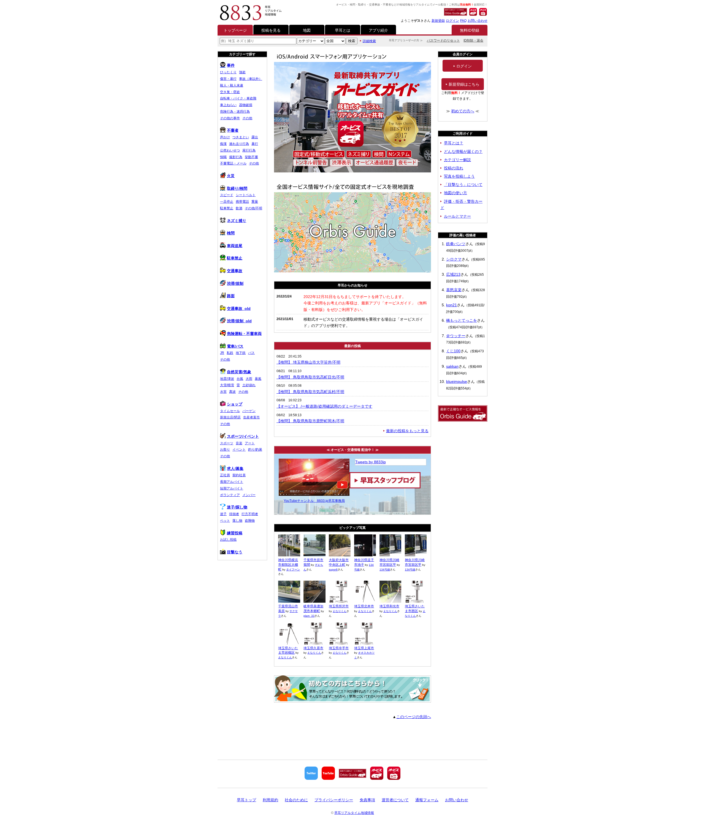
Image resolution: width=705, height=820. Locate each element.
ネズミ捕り (236, 220)
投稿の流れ (453, 168)
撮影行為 (235, 157)
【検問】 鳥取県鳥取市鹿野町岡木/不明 (310, 421)
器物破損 (245, 105)
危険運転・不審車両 (244, 333)
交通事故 (234, 271)
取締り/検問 (237, 188)
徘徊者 (234, 514)
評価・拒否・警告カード (461, 204)
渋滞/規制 (235, 283)
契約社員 (239, 475)
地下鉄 (241, 353)
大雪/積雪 (227, 385)
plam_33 (308, 615)
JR (222, 353)
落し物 (237, 521)
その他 (247, 118)
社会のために (296, 800)
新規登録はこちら (464, 84)
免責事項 (367, 800)
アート (250, 443)
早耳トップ (246, 800)
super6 (333, 569)
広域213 (453, 274)
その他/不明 (253, 208)
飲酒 (239, 208)
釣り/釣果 (255, 449)
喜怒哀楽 (454, 290)
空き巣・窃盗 (230, 92)
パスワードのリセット (443, 40)
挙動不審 (251, 157)
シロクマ (454, 259)
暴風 (258, 379)
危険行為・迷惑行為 (235, 111)
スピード (226, 195)
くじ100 (453, 351)
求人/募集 (235, 468)
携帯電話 (242, 202)
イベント (239, 449)
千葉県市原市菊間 (313, 562)
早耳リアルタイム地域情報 (354, 813)
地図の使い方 (455, 193)
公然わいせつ (230, 150)
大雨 (249, 379)
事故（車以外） (250, 79)
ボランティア (230, 495)
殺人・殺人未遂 (231, 85)
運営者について (395, 800)
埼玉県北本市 (364, 606)
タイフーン (293, 569)
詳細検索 (369, 41)
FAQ (463, 21)
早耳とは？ (453, 143)
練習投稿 (234, 533)
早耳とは (342, 30)
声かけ (225, 137)
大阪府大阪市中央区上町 (339, 562)
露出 (254, 137)
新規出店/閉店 (230, 417)
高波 (232, 392)
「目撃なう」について (463, 184)
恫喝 (223, 157)
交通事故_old (239, 308)
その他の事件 (230, 118)
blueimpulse (456, 381)
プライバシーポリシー (333, 800)
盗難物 (250, 521)
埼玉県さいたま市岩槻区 (288, 650)
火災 (231, 176)
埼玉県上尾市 (364, 648)
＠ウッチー (455, 336)
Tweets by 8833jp (370, 462)
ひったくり (228, 72)
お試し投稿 (228, 540)
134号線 (384, 569)
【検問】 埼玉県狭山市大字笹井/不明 (308, 362)
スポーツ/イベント (243, 436)
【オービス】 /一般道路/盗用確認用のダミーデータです (324, 406)
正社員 (225, 475)
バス (251, 353)
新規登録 (438, 21)
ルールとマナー (457, 216)
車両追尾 (234, 245)
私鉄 (230, 353)
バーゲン (249, 411)
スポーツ (226, 443)
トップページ (235, 30)
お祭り (225, 449)
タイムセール (230, 411)
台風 (240, 379)
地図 (307, 30)
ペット (225, 521)
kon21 (451, 305)
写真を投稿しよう (459, 176)
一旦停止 (226, 202)
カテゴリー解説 (457, 160)
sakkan (452, 366)
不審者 (232, 130)
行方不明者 (250, 514)
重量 (254, 202)
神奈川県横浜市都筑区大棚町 (288, 564)
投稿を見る (271, 30)
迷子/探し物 (237, 507)
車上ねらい (228, 105)
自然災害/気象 (239, 372)
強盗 (242, 72)
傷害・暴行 (228, 79)
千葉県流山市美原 (288, 608)
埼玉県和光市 (389, 606)
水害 (223, 392)
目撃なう (234, 552)
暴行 (254, 144)
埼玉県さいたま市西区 (415, 608)
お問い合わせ (477, 21)
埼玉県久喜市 (313, 648)
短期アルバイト (231, 488)
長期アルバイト (231, 482)
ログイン (452, 21)
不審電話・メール (233, 163)
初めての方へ (462, 111)
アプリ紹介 (378, 30)
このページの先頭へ (413, 717)
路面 (231, 296)
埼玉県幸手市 (339, 648)
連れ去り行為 (239, 144)
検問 (231, 233)
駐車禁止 (226, 208)
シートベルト (246, 195)
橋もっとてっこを (461, 320)
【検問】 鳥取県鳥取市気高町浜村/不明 (310, 391)
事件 (231, 65)
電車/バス (235, 346)
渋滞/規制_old (239, 321)
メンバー (249, 495)
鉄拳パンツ (455, 244)
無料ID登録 (469, 30)
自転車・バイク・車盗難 (238, 98)
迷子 (223, 514)
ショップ (234, 404)
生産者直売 (251, 417)
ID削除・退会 (473, 40)
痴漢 (223, 144)
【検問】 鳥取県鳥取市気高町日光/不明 (310, 377)
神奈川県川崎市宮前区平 (389, 562)
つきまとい (240, 137)
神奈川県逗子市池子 (364, 562)
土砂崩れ (249, 385)
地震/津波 (227, 379)
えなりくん (339, 611)
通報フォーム (426, 800)
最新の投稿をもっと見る (407, 431)
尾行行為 (249, 150)
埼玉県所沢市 (339, 606)
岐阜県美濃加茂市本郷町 (313, 608)
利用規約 (270, 800)
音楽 (239, 443)
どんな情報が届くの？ (463, 151)
